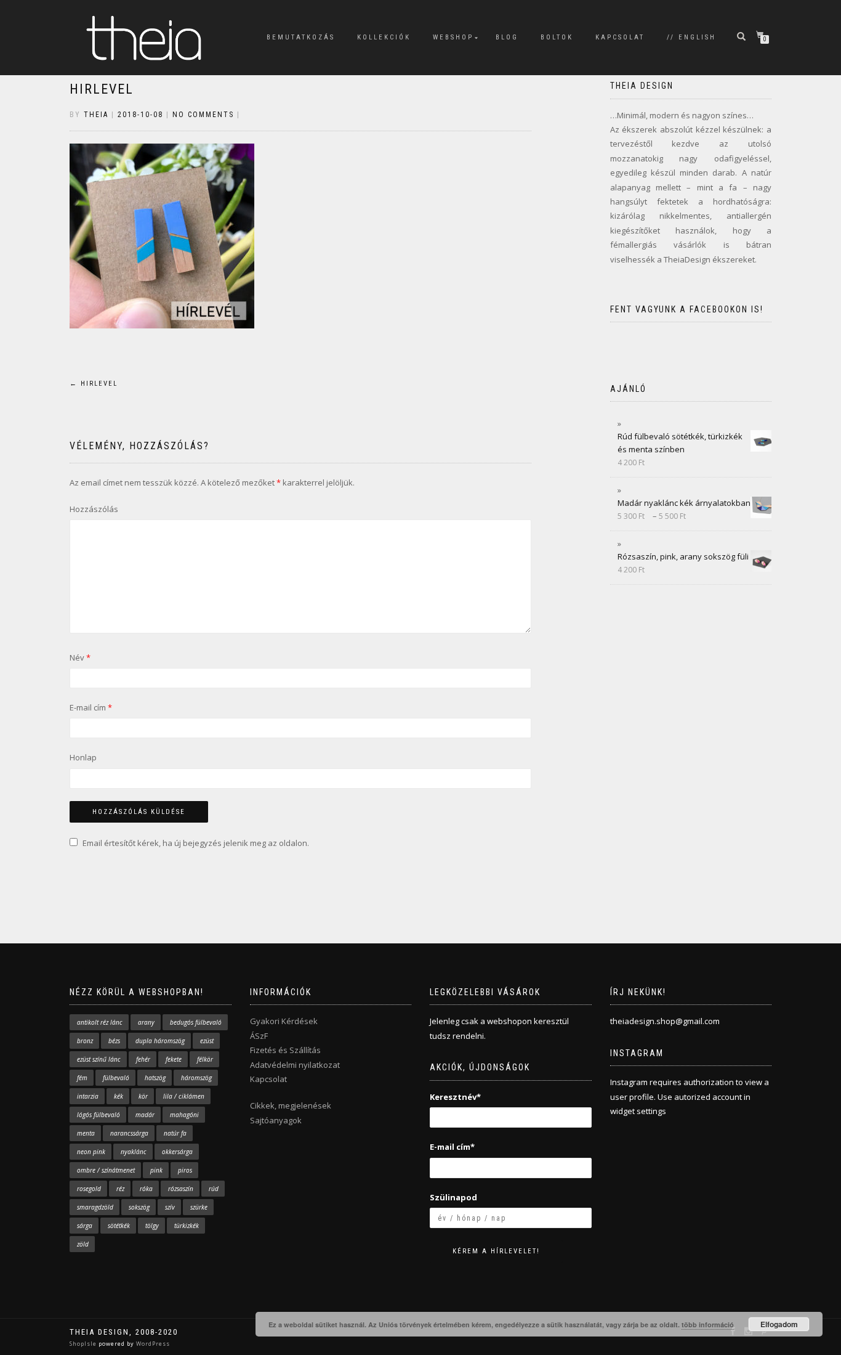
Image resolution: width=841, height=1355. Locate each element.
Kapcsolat (268, 1078)
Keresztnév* (455, 1096)
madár (145, 1114)
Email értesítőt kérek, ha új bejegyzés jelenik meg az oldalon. (195, 842)
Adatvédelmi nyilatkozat (295, 1064)
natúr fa (175, 1133)
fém (82, 1077)
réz (120, 1188)
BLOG (507, 37)
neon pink (91, 1151)
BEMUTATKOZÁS (301, 37)
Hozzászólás (94, 509)
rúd (214, 1188)
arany (146, 1022)
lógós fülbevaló (98, 1114)
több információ (708, 1324)
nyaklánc (134, 1151)
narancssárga (129, 1133)
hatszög (155, 1077)
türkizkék (186, 1225)
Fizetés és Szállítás (285, 1050)
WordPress (152, 1344)
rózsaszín (180, 1188)
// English (691, 37)
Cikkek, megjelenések (290, 1105)
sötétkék (119, 1225)
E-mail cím (91, 707)
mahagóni (184, 1114)
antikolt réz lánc (100, 1022)
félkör (205, 1059)
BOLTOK (557, 37)
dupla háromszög (160, 1040)
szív (170, 1207)
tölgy (152, 1225)
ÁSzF (259, 1035)
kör (143, 1096)
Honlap (83, 757)
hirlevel (102, 89)
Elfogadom (779, 1324)
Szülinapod (453, 1197)
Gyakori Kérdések (284, 1021)
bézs (114, 1040)
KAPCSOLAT (620, 37)
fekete (174, 1059)
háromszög (196, 1077)
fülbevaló (116, 1077)
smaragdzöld (95, 1207)
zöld (83, 1244)
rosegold (89, 1188)
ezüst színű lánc (99, 1059)
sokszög (139, 1207)
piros (185, 1170)
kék (118, 1096)
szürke (198, 1207)
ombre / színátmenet (106, 1170)
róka (146, 1188)
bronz (85, 1040)
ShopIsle (84, 1344)
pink (156, 1170)
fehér (143, 1059)
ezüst (207, 1040)
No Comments (203, 114)
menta (86, 1133)
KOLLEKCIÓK (384, 37)
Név (80, 657)
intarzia (88, 1096)
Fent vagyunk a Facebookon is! (686, 309)
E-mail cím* (452, 1146)
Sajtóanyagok (276, 1120)
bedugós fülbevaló (196, 1022)
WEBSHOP (453, 37)
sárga (84, 1225)
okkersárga (177, 1151)
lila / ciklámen (183, 1096)
